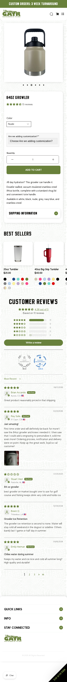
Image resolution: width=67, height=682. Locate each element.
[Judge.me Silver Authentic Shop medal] (24, 361)
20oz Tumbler (11, 269)
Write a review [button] (33, 342)
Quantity (11, 153)
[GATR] (25, 13)
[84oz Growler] (33, 52)
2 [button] (29, 574)
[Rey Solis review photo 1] (11, 458)
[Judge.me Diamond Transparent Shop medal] (40, 361)
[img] (11, 387)
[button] (14, 104)
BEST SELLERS (18, 234)
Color (9, 118)
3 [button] (34, 574)
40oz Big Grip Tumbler (47, 269)
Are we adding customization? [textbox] (23, 136)
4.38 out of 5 (41, 309)
